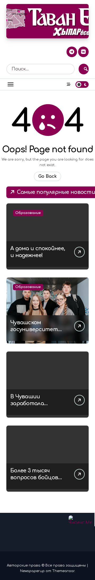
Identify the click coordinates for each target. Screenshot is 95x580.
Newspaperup (32, 571)
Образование (28, 213)
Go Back (47, 176)
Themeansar (63, 571)
